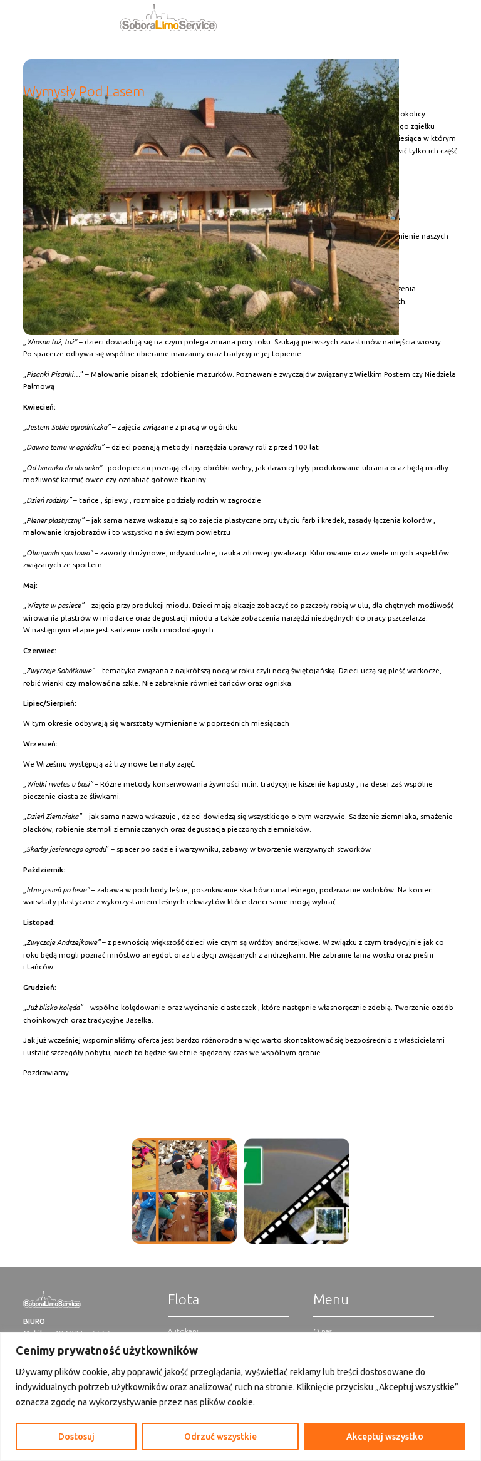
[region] (240, 1396)
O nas (322, 1331)
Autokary (183, 1331)
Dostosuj (76, 1437)
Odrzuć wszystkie (220, 1437)
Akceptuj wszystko (384, 1437)
